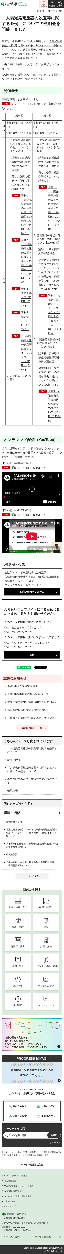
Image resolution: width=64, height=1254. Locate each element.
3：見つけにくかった (19, 646)
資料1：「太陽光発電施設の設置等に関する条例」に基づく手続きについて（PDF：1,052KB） (54, 208)
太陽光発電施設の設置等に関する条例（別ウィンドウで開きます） (32, 45)
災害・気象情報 (44, 4)
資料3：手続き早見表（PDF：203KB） (26, 297)
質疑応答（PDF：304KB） (27, 467)
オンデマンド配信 (48, 74)
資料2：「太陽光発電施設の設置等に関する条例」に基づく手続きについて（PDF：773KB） (26, 261)
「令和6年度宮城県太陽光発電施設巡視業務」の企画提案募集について (32, 845)
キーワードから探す (15, 1128)
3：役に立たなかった (19, 631)
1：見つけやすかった (19, 642)
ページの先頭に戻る (32, 1164)
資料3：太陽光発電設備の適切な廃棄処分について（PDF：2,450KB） (54, 406)
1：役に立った (15, 627)
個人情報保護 (10, 1181)
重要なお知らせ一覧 (32, 728)
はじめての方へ (11, 1201)
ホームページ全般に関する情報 (18, 1196)
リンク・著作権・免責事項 (16, 1175)
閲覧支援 (52, 4)
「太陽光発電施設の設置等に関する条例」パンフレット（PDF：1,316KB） (26, 353)
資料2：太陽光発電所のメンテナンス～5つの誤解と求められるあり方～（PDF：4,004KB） (54, 314)
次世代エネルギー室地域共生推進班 (25, 572)
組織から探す (21, 1152)
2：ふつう (36, 627)
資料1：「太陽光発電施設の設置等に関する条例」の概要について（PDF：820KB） (26, 214)
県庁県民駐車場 (43, 1237)
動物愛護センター (15, 822)
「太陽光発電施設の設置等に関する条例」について (32, 750)
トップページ (7, 1152)
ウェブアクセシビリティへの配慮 (18, 1186)
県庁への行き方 (11, 1237)
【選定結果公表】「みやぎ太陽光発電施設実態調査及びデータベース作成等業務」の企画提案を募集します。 (31, 832)
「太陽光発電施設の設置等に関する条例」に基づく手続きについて (32, 769)
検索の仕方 (56, 1142)
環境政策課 (12, 854)
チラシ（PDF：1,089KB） (27, 104)
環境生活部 (13, 759)
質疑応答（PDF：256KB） (27, 514)
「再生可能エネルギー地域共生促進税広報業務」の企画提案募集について (31, 864)
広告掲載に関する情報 (14, 1191)
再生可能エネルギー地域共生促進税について (32, 781)
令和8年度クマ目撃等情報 (22, 686)
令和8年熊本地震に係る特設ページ (27, 694)
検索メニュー (60, 4)
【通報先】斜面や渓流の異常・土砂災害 (31, 718)
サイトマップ (10, 1206)
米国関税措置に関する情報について (28, 709)
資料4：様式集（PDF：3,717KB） (26, 321)
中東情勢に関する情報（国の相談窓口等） (32, 702)
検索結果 (12, 790)
